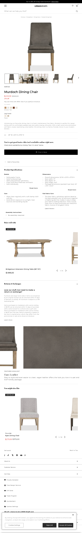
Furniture (23, 17)
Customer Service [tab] (9, 467)
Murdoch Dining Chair (21, 92)
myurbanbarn (11, 501)
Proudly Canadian (12, 480)
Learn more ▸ (49, 208)
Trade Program (12, 496)
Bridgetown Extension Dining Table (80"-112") (23, 269)
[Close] (73, 514)
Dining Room (29, 17)
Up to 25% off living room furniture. (42, 1)
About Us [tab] (7, 461)
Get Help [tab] (7, 474)
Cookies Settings (12, 506)
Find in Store (42, 152)
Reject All (49, 525)
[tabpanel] (29, 252)
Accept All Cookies (65, 525)
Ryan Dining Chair (12, 436)
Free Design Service (14, 485)
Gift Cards (10, 490)
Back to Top (74, 450)
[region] (39, 521)
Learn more (8, 320)
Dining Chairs (37, 17)
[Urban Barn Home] (41, 6)
